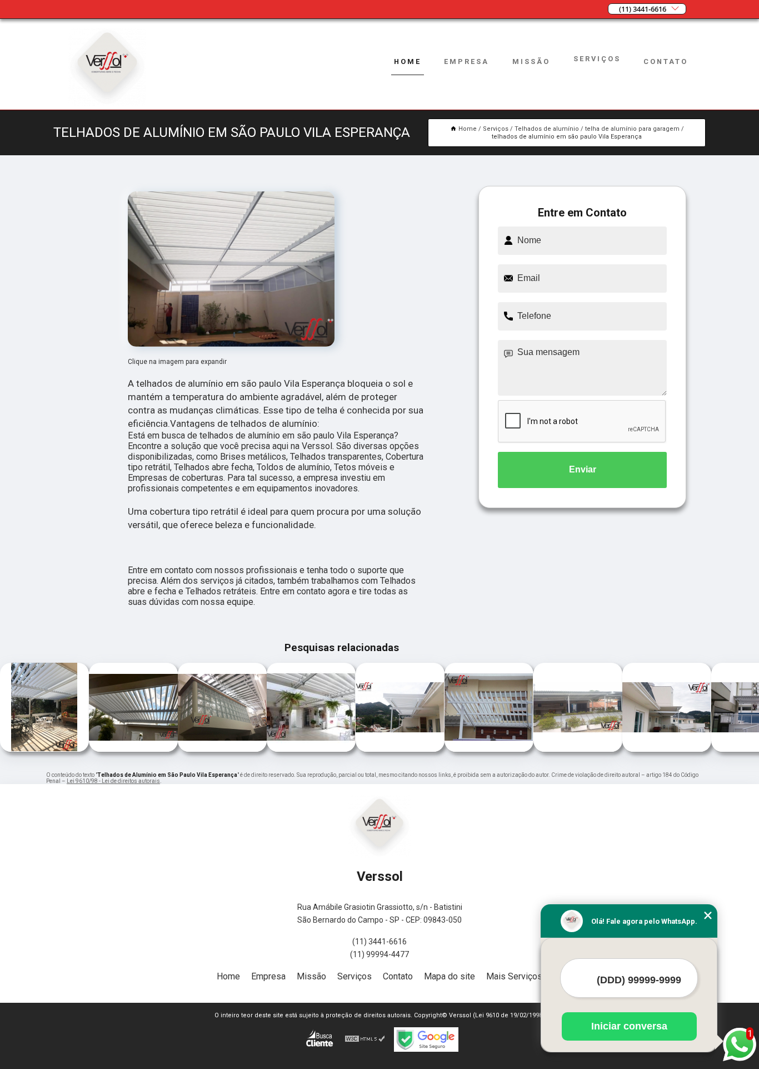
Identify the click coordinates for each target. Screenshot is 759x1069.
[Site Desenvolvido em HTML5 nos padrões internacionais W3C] (365, 1039)
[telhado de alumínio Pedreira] (133, 748)
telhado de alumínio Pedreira (86, 708)
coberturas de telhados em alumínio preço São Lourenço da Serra (262, 708)
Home (407, 61)
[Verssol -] (107, 102)
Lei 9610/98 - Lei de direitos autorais (113, 781)
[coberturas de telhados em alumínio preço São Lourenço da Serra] (311, 748)
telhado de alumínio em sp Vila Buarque (711, 708)
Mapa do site (449, 976)
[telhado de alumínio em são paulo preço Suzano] (44, 748)
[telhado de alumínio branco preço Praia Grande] (577, 748)
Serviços (597, 59)
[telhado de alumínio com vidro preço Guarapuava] (222, 748)
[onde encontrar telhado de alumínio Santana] (489, 748)
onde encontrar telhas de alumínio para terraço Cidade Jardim (354, 708)
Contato (665, 61)
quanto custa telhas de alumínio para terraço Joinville (620, 708)
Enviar (582, 469)
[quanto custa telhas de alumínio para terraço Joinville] (666, 748)
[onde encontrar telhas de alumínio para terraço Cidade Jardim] (400, 748)
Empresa (466, 61)
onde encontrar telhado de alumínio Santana (440, 708)
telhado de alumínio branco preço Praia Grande (526, 708)
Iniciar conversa (629, 1026)
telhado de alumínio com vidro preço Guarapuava (177, 708)
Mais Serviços (514, 976)
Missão (531, 61)
